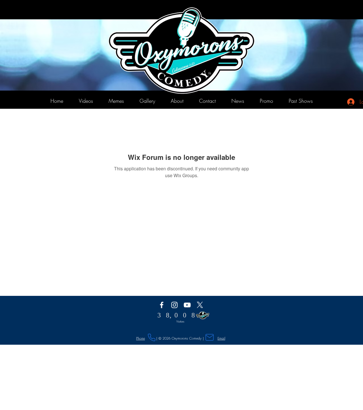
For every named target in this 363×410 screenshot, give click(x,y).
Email (221, 338)
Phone (140, 338)
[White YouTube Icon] (187, 305)
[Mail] (209, 337)
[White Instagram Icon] (174, 305)
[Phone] (151, 337)
